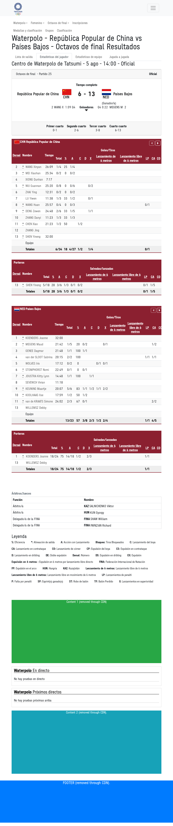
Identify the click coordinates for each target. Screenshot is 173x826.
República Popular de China (43, 142)
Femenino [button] (36, 23)
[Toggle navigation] (153, 8)
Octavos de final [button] (57, 23)
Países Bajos (33, 309)
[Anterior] (151, 143)
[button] (86, 110)
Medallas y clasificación (27, 30)
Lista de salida (24, 57)
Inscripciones (80, 23)
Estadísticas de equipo (89, 57)
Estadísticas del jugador (54, 57)
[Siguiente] (158, 143)
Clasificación (64, 30)
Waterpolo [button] (19, 23)
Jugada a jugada (119, 57)
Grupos (49, 30)
